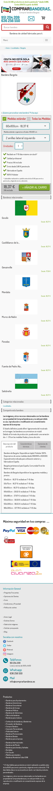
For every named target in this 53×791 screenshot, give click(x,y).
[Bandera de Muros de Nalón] (26, 307)
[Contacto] (31, 18)
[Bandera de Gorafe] (26, 208)
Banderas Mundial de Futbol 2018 (17, 757)
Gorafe (5, 217)
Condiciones (8, 604)
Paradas (6, 341)
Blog (5, 632)
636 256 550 (10, 20)
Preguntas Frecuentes (11, 593)
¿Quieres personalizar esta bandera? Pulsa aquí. (20, 113)
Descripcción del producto (9, 445)
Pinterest (9, 650)
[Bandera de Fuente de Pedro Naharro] (26, 356)
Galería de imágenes (11, 624)
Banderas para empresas (14, 739)
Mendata (6, 292)
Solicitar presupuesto (11, 628)
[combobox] (26, 126)
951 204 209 (10, 17)
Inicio (8, 48)
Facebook (9, 641)
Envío (6, 600)
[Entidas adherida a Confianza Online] (26, 551)
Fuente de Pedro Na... (12, 366)
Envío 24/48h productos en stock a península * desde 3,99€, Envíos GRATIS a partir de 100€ (26, 3)
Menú (5, 40)
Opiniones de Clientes (11, 596)
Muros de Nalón (9, 316)
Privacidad (17, 604)
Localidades (15, 48)
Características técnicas (26, 445)
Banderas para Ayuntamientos (16, 700)
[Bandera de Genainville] (26, 257)
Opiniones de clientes (42, 445)
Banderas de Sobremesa (14, 713)
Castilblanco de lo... (11, 242)
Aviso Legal (8, 617)
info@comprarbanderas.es (22, 681)
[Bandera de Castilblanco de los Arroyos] (26, 232)
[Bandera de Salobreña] (26, 381)
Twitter (8, 645)
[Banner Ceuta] (26, 63)
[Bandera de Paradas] (26, 331)
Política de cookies (10, 607)
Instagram (9, 654)
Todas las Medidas (41, 118)
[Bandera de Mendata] (26, 282)
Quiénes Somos (9, 621)
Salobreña (6, 391)
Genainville (7, 267)
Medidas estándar (17, 118)
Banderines (27, 721)
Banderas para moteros (14, 718)
